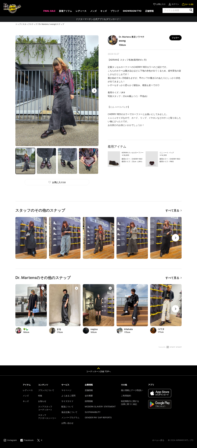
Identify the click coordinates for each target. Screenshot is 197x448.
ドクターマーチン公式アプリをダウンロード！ (98, 19)
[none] (49, 12)
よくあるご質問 (68, 395)
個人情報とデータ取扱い (132, 390)
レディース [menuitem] (81, 11)
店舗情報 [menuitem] (149, 11)
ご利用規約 (126, 395)
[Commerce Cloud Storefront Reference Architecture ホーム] (12, 8)
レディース (28, 390)
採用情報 (89, 401)
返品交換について (69, 412)
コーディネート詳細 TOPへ (98, 371)
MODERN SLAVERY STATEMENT (100, 406)
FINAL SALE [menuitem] (49, 11)
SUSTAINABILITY (93, 412)
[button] (94, 90)
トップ (18, 24)
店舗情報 (89, 390)
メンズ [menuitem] (93, 11)
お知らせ (42, 401)
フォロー (175, 38)
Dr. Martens (44, 24)
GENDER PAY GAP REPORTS (98, 417)
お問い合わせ (67, 423)
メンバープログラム (70, 417)
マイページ (66, 390)
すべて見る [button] (172, 210)
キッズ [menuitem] (103, 11)
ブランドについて (46, 390)
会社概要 (89, 395)
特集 (40, 395)
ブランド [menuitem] (115, 11)
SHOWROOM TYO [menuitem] (132, 11)
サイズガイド (67, 401)
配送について (67, 406)
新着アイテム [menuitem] (65, 11)
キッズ (26, 401)
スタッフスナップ (29, 24)
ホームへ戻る (158, 440)
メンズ (26, 395)
